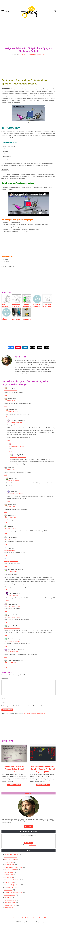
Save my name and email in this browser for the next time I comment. (22, 706)
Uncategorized (8, 907)
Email (3, 702)
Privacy (35, 918)
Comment (4, 678)
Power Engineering (9, 895)
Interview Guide (8, 872)
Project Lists (8, 897)
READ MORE (28, 826)
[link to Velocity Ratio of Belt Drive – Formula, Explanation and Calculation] (14, 753)
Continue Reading (14, 785)
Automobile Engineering (11, 854)
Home (15, 918)
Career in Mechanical (10, 859)
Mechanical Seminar (10, 887)
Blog (19, 918)
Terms (41, 918)
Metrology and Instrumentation (13, 892)
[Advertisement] (28, 36)
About (24, 918)
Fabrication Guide (9, 864)
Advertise (47, 918)
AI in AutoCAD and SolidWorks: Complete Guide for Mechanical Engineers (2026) (43, 769)
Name (3, 698)
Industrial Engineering (10, 869)
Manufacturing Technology (12, 880)
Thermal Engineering (10, 905)
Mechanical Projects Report (37, 54)
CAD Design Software (10, 857)
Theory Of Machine (9, 902)
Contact (29, 918)
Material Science (9, 882)
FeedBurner (32, 845)
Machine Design (9, 874)
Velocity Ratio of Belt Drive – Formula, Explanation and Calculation (14, 769)
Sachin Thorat (22, 54)
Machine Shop (8, 877)
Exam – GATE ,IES (9, 862)
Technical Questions (10, 900)
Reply (5, 395)
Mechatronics (8, 890)
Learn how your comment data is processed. (35, 713)
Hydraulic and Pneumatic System (13, 867)
